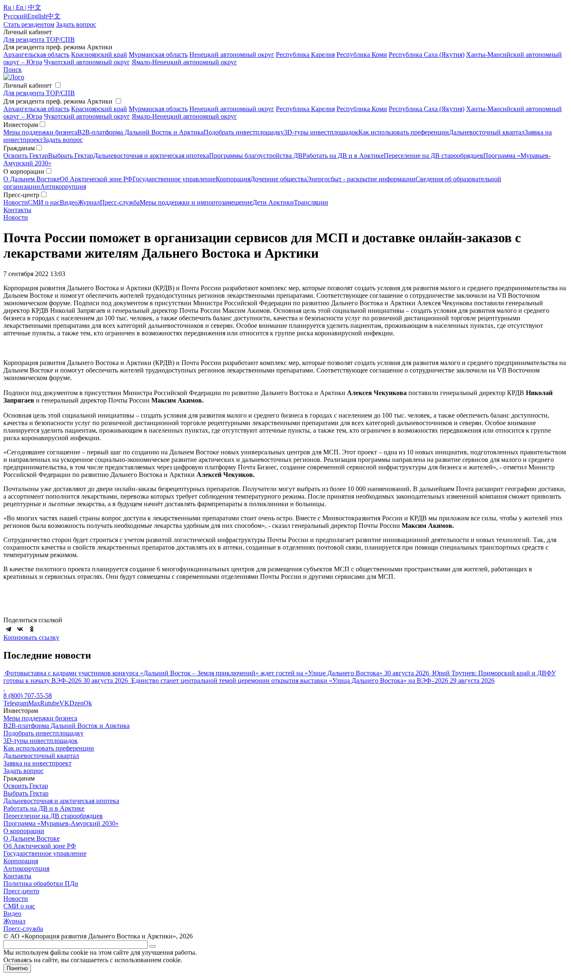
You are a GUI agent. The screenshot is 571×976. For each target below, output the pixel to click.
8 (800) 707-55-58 (27, 695)
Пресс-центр (21, 891)
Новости (15, 202)
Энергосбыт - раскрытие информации (361, 179)
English (37, 16)
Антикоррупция (63, 186)
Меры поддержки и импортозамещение (196, 202)
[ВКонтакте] (20, 629)
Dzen (76, 703)
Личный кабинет (27, 85)
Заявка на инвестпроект (37, 763)
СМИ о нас (44, 202)
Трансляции (311, 202)
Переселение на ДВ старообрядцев (433, 155)
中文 (54, 16)
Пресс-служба (120, 202)
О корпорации (23, 830)
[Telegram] (8, 629)
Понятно (17, 968)
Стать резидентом (28, 24)
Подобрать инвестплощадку (244, 132)
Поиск (12, 69)
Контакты (17, 209)
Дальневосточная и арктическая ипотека (151, 155)
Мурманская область (158, 54)
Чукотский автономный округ (87, 62)
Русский (15, 16)
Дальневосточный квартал (487, 132)
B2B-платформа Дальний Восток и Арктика (140, 132)
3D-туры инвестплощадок (321, 132)
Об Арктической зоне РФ (96, 179)
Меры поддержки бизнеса (40, 132)
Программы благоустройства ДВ (256, 155)
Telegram (15, 703)
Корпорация (233, 179)
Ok (88, 703)
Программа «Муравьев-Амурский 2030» (61, 823)
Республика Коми (361, 54)
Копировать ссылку (31, 637)
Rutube (49, 703)
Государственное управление (174, 179)
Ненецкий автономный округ (231, 54)
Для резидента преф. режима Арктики (57, 101)
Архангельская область (36, 54)
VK (64, 703)
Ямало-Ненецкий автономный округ (184, 62)
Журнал (89, 202)
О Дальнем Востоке (31, 179)
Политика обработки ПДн (40, 883)
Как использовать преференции (403, 132)
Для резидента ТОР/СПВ (39, 39)
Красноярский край (99, 54)
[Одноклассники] (32, 629)
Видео (69, 202)
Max (34, 703)
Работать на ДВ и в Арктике (343, 155)
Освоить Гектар (25, 155)
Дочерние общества (278, 179)
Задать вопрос (63, 139)
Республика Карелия (305, 54)
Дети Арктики (273, 202)
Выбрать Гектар (70, 155)
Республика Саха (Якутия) (426, 54)
